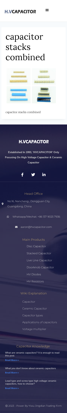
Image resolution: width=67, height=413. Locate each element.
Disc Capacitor (36, 246)
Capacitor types (32, 315)
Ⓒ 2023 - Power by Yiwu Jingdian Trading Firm (33, 405)
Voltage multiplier (34, 329)
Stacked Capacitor (39, 253)
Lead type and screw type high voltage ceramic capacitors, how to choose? (30, 382)
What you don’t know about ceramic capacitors (30, 368)
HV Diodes (34, 274)
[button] (47, 10)
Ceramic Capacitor (34, 308)
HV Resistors (35, 281)
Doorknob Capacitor (40, 267)
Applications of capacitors (39, 322)
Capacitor (28, 301)
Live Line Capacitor (39, 260)
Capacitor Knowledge (33, 346)
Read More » (12, 360)
